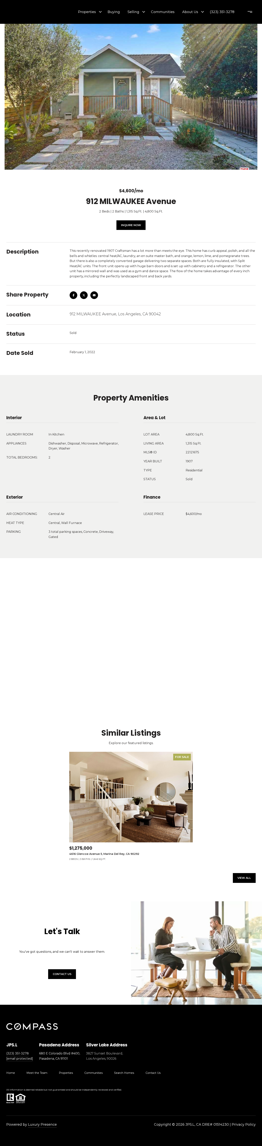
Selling (133, 12)
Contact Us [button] (62, 974)
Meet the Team (36, 1073)
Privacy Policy (244, 1124)
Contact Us (153, 1073)
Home (10, 1073)
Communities (163, 12)
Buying (114, 12)
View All (244, 878)
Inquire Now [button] (131, 225)
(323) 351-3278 (222, 12)
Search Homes (124, 1073)
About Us (190, 12)
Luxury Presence (42, 1124)
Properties (87, 12)
